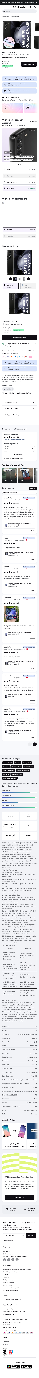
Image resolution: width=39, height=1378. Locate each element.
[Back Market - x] (17, 1259)
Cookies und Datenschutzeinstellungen (15, 1319)
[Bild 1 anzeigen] (18, 164)
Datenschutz (7, 1317)
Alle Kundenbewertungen (10, 1290)
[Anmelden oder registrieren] (31, 7)
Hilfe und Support (8, 1282)
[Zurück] (10, 278)
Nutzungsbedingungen (10, 1309)
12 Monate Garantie (8, 1314)
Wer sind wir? (7, 1251)
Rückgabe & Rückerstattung (11, 1280)
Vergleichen (33, 121)
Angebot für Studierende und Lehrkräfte (15, 1256)
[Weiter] (28, 278)
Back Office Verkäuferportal (11, 1272)
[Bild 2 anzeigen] (20, 164)
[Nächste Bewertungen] (35, 744)
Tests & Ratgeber (8, 1285)
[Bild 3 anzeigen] (24, 279)
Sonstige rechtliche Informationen (13, 1322)
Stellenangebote (8, 1254)
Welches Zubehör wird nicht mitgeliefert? (16, 393)
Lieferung (6, 1277)
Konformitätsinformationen (30, 351)
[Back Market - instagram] (4, 1259)
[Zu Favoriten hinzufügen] (35, 53)
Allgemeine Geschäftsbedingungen (14, 1311)
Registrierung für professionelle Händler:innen (17, 1269)
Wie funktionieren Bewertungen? (14, 458)
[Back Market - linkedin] (8, 1259)
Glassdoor (6, 1341)
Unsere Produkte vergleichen (12, 1288)
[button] (9, 43)
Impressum (6, 1325)
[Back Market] (19, 7)
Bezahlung (6, 1274)
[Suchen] (4, 11)
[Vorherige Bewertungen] (30, 744)
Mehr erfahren (17, 381)
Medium (5, 1344)
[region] (19, 108)
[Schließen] (36, 2)
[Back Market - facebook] (12, 1259)
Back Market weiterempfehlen (12, 1300)
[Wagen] (35, 7)
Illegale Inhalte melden (9, 1327)
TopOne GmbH (6, 353)
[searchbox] (21, 11)
